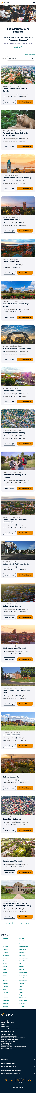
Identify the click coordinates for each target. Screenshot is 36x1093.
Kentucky (5, 983)
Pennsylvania (23, 972)
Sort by (4, 58)
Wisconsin (22, 1003)
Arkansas (5, 946)
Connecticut (6, 955)
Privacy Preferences (6, 1048)
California (5, 949)
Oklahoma (22, 966)
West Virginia (23, 1000)
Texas (20, 986)
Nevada (21, 943)
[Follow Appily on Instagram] (6, 1080)
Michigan (5, 997)
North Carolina (23, 958)
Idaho (4, 969)
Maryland (5, 992)
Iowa (4, 978)
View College (9, 102)
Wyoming (22, 1006)
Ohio (20, 963)
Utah (20, 989)
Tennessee (22, 983)
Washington (22, 997)
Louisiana (5, 986)
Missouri (5, 1006)
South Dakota (23, 980)
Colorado (5, 952)
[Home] (5, 2)
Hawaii (5, 966)
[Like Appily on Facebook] (18, 1080)
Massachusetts (7, 995)
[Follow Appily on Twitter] (12, 1080)
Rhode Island (23, 975)
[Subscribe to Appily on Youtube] (29, 1080)
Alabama (5, 938)
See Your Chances (25, 102)
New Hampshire (23, 946)
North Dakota (23, 961)
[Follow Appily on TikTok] (23, 1080)
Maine (4, 989)
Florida (5, 961)
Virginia (21, 995)
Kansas (5, 980)
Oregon (21, 969)
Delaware (5, 958)
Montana (21, 938)
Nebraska (22, 941)
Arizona (5, 943)
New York (22, 955)
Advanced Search (30, 54)
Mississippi (6, 1003)
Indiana (5, 975)
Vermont (21, 992)
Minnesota (6, 1000)
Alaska (4, 941)
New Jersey (22, 949)
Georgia (5, 963)
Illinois (5, 972)
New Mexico (22, 952)
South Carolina (23, 978)
